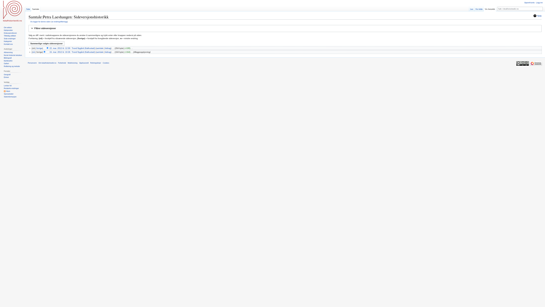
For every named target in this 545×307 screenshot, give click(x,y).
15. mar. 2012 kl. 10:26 (60, 52)
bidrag (108, 48)
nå (34, 52)
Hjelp (539, 16)
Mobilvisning (72, 63)
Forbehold (62, 63)
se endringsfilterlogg (59, 22)
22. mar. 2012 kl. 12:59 (60, 48)
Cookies (106, 63)
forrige (39, 48)
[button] (285, 28)
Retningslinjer (95, 63)
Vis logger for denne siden (40, 22)
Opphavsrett (84, 63)
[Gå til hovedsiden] (12, 11)
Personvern (32, 63)
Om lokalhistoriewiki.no (47, 63)
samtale (99, 48)
